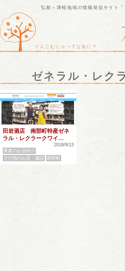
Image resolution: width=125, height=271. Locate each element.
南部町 (53, 158)
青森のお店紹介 (19, 150)
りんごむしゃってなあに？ (66, 46)
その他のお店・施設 (23, 158)
